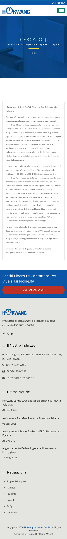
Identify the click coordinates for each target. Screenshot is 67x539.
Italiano (60, 3)
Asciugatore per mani (14, 253)
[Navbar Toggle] (61, 10)
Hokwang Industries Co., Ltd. (38, 528)
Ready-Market (46, 534)
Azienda (11, 487)
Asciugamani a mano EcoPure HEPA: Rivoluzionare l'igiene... (31, 433)
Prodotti (11, 494)
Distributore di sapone (42, 249)
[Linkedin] (12, 334)
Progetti (11, 500)
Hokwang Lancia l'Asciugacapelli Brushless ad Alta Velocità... (31, 402)
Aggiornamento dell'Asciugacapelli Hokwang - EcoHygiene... (29, 450)
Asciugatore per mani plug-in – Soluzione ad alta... (31, 418)
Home (33, 53)
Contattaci (41, 253)
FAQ (9, 506)
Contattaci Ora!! (33, 290)
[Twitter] (8, 334)
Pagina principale (16, 481)
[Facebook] (4, 334)
